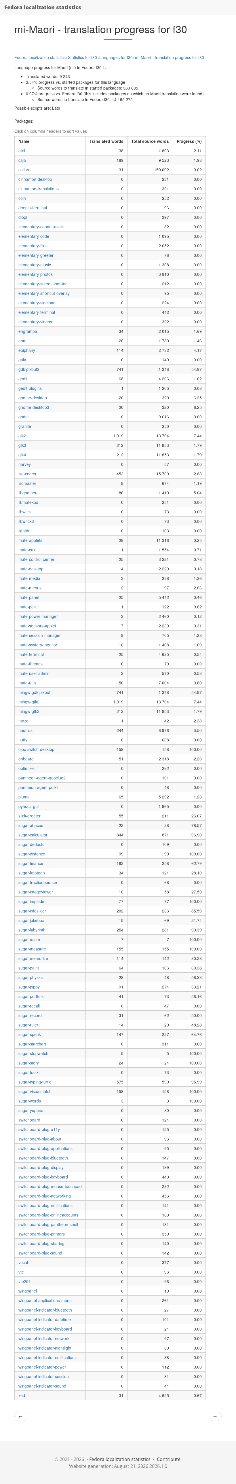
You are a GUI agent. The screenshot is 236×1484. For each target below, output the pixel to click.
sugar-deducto (31, 844)
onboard (26, 759)
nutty (22, 740)
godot (23, 417)
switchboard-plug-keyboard (43, 1177)
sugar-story (28, 1063)
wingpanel (27, 1291)
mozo (23, 721)
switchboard (29, 1120)
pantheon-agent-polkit (38, 787)
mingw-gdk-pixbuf (34, 692)
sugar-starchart (32, 1044)
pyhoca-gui (28, 806)
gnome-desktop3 (33, 407)
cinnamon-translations (38, 188)
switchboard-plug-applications (45, 1148)
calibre (24, 169)
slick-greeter (29, 816)
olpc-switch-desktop (36, 749)
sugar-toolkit (29, 1072)
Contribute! (169, 1459)
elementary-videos (35, 321)
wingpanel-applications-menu (45, 1300)
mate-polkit (28, 607)
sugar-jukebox (31, 920)
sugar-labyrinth (31, 930)
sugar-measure (32, 949)
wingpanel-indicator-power (42, 1367)
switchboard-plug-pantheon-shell (48, 1224)
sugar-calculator (32, 835)
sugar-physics (30, 977)
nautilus (25, 730)
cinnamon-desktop (35, 179)
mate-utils (27, 683)
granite (24, 426)
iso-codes (27, 474)
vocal (23, 1262)
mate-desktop (30, 569)
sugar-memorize (33, 958)
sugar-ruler (28, 1025)
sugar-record (30, 1015)
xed (21, 1395)
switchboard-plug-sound (40, 1253)
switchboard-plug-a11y (39, 1129)
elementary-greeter (36, 255)
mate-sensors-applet (37, 626)
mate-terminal (31, 654)
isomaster (27, 483)
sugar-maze (29, 939)
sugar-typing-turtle (35, 1082)
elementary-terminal (36, 312)
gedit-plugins (30, 388)
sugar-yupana (30, 1110)
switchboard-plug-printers (41, 1234)
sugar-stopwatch (33, 1053)
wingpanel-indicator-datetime (44, 1319)
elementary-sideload (37, 302)
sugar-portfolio (31, 996)
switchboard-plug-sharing (41, 1243)
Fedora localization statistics (42, 7)
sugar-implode (31, 901)
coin (22, 198)
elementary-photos (35, 274)
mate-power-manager (38, 616)
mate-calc (27, 550)
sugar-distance (31, 854)
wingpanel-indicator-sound (42, 1386)
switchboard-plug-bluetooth (43, 1158)
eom (22, 341)
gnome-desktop (32, 398)
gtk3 (22, 445)
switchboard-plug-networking (44, 1196)
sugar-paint (28, 968)
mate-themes (30, 664)
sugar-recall (29, 1006)
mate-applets (30, 540)
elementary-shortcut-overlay (44, 293)
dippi (22, 217)
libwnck (25, 512)
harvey (24, 464)
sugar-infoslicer (32, 911)
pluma (24, 797)
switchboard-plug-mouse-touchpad (50, 1186)
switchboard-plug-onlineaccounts (48, 1215)
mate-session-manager (39, 635)
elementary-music (34, 264)
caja (22, 160)
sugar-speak (29, 1034)
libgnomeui (28, 493)
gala (22, 360)
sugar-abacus (30, 825)
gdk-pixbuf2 (28, 369)
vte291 (24, 1281)
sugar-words (29, 1101)
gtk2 (22, 436)
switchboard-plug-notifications (45, 1205)
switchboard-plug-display (41, 1167)
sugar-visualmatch (35, 1091)
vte (21, 1272)
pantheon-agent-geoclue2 (42, 778)
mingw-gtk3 (28, 711)
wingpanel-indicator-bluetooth (45, 1310)
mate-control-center (36, 559)
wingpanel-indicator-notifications (47, 1357)
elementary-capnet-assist (41, 226)
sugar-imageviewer (35, 892)
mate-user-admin (34, 673)
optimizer (26, 768)
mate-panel (28, 597)
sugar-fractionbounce (37, 882)
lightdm (25, 531)
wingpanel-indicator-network (43, 1338)
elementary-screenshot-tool (43, 283)
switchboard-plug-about (39, 1139)
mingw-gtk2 (28, 702)
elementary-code (33, 236)
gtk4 (22, 455)
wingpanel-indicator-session (43, 1376)
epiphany (26, 350)
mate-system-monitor (37, 645)
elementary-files (32, 245)
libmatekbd (28, 502)
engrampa (27, 331)
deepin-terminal (32, 207)
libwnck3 (26, 521)
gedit (22, 379)
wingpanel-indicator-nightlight (44, 1348)
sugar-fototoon (31, 873)
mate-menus (29, 588)
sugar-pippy (29, 987)
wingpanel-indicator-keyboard (45, 1329)
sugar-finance (30, 863)
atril (21, 150)
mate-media (29, 578)
